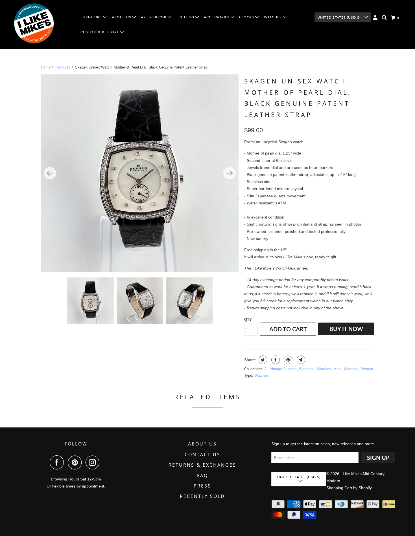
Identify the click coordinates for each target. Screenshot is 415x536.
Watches (306, 369)
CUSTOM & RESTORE (100, 32)
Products (63, 67)
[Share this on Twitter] (262, 360)
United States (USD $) (339, 17)
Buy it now (346, 328)
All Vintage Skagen (280, 369)
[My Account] (376, 17)
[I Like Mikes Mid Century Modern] (43, 24)
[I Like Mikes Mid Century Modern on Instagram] (94, 462)
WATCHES (273, 17)
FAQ (202, 475)
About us (202, 444)
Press (202, 486)
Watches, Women (358, 369)
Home (46, 67)
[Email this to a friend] (300, 360)
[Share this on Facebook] (275, 360)
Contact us (202, 454)
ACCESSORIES (217, 17)
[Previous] (50, 173)
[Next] (229, 173)
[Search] (385, 17)
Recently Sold (202, 496)
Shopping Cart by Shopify (349, 488)
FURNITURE (91, 17)
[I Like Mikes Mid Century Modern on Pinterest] (76, 462)
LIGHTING (185, 17)
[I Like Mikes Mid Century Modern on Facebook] (58, 462)
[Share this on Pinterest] (287, 360)
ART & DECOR (154, 17)
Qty (248, 319)
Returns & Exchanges (202, 465)
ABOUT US (122, 17)
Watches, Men (329, 369)
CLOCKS (247, 17)
